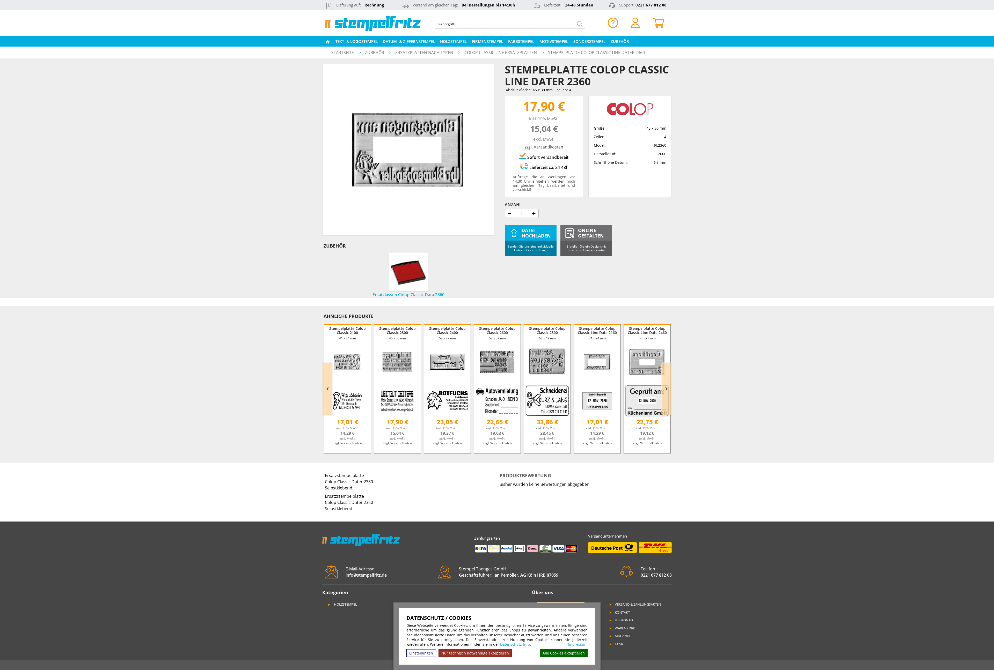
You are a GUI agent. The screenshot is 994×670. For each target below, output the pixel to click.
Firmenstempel (487, 41)
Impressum (578, 644)
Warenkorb (625, 628)
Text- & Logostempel (356, 41)
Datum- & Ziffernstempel (409, 41)
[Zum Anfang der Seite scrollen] (957, 659)
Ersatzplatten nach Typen (424, 52)
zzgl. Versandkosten (544, 147)
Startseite (342, 52)
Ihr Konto (624, 620)
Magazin (622, 636)
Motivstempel (553, 41)
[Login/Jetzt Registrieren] (635, 22)
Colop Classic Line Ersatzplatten (501, 52)
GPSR (619, 644)
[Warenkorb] (658, 22)
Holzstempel (453, 41)
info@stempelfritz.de (366, 575)
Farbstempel (521, 41)
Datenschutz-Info (515, 644)
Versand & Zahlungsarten (638, 604)
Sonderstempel (589, 41)
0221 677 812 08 (651, 5)
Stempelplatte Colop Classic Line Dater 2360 (596, 52)
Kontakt (622, 612)
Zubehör (620, 41)
